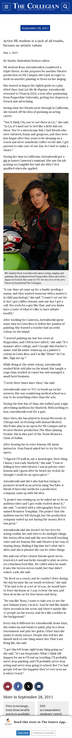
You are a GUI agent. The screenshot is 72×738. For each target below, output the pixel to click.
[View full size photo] (36, 221)
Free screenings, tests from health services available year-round (18, 712)
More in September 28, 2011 (28, 696)
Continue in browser (43, 732)
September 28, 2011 (35, 28)
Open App (23, 732)
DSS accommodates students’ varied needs (51, 712)
